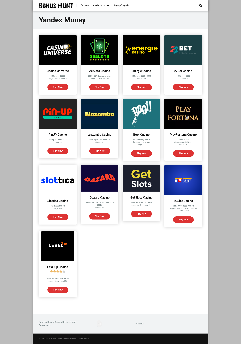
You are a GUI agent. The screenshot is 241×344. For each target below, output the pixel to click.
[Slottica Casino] (58, 194)
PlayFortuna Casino (183, 134)
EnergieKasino (141, 71)
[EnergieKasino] (141, 64)
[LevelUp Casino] (57, 260)
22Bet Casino (183, 71)
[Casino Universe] (58, 64)
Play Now (58, 87)
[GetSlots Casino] (141, 190)
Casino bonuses (101, 5)
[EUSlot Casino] (183, 194)
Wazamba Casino (99, 134)
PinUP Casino (58, 134)
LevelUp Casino (57, 267)
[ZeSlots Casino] (99, 64)
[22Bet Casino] (183, 64)
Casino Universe (58, 71)
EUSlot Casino (183, 201)
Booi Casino (141, 134)
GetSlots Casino (141, 197)
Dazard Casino (100, 197)
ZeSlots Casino (99, 71)
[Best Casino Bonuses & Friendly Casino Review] (56, 4)
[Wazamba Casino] (99, 128)
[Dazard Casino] (99, 190)
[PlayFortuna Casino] (183, 128)
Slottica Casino (57, 201)
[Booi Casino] (141, 128)
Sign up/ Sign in (121, 5)
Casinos (85, 5)
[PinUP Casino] (58, 128)
